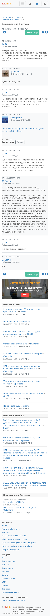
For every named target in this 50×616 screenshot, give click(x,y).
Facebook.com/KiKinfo (13, 502)
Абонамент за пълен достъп (14, 539)
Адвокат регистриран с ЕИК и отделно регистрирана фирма (22, 332)
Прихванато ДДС (11, 406)
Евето (8, 181)
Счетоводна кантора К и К (13, 600)
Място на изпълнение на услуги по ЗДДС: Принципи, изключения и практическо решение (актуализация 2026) (23, 470)
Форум (5, 585)
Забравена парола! (10, 549)
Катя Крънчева (23, 440)
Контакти (6, 532)
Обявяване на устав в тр (15, 343)
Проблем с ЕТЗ (10, 321)
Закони (5, 575)
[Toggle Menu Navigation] (22, 3)
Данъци (5, 564)
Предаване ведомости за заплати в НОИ (23, 393)
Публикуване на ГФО (11, 592)
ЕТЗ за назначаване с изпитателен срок (22, 353)
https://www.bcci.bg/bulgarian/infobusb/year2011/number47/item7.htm (24, 129)
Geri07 (6, 396)
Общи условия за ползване (14, 535)
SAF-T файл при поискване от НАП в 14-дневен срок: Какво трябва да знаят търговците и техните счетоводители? (22, 422)
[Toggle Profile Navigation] (45, 3)
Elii (6, 44)
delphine (17, 117)
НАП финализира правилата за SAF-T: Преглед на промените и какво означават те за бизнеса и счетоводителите (25, 453)
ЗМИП (4, 582)
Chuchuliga (8, 356)
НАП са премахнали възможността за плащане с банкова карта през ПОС (21, 367)
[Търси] (30, 3)
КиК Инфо (40, 473)
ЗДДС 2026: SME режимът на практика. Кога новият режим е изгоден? (24, 484)
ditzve (26, 406)
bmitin (6, 428)
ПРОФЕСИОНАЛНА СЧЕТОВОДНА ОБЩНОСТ (19, 508)
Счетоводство (8, 561)
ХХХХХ (17, 71)
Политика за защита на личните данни (19, 542)
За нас (5, 525)
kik (6, 607)
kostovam (25, 321)
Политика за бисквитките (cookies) (17, 546)
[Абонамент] (37, 3)
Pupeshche (18, 383)
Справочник (7, 568)
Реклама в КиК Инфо (11, 529)
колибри (34, 343)
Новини (5, 571)
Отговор (33, 32)
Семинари (6, 589)
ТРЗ (3, 557)
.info (6, 3)
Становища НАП (9, 578)
